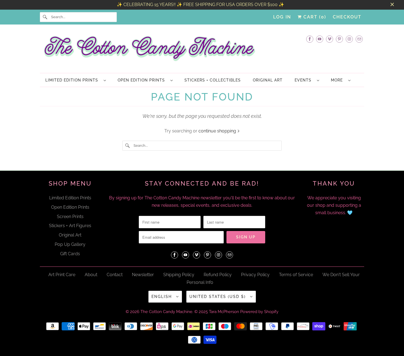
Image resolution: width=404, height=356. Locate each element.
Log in (282, 17)
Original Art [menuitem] (268, 80)
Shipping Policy (178, 274)
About (91, 274)
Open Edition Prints (143, 80)
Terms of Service (296, 274)
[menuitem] (75, 80)
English (162, 296)
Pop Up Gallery (70, 244)
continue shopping (217, 131)
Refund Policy (218, 274)
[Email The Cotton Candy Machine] (359, 39)
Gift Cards (70, 253)
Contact (115, 274)
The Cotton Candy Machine (166, 311)
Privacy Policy (255, 274)
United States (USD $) (218, 296)
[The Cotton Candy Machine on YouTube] (319, 39)
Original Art (70, 235)
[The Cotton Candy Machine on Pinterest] (339, 39)
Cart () (314, 17)
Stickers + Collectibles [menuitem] (212, 80)
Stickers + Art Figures (70, 225)
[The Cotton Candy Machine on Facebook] (309, 39)
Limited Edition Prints (73, 80)
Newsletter (143, 274)
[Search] (45, 17)
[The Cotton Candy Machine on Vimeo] (329, 39)
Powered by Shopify (259, 311)
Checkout (347, 17)
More (338, 80)
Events (304, 80)
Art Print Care (61, 274)
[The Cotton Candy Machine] (202, 50)
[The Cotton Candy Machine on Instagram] (349, 39)
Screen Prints (70, 216)
